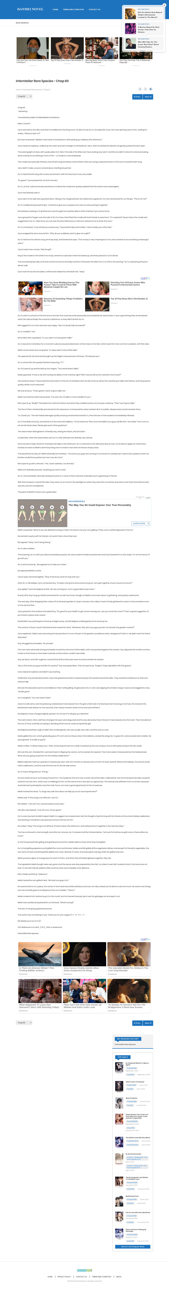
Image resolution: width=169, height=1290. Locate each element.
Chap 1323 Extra (132, 1141)
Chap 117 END (131, 1085)
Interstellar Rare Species (32, 90)
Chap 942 (130, 1189)
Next (147, 96)
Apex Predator (131, 1098)
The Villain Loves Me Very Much (138, 1138)
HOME (55, 9)
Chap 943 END (132, 1183)
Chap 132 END (131, 1101)
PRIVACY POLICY (64, 1276)
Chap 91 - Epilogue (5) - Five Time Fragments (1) (136, 1167)
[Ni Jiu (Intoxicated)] (119, 1159)
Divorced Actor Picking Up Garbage (136, 1230)
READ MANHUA (22, 23)
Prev (138, 96)
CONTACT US (94, 9)
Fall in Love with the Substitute (138, 1212)
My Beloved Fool (132, 1196)
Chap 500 (130, 1075)
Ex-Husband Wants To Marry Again (137, 1064)
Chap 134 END (131, 1199)
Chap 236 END (132, 1235)
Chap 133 (130, 1203)
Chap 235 (130, 1241)
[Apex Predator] (119, 1103)
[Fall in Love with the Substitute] (119, 1217)
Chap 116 (130, 1089)
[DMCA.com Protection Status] (84, 1270)
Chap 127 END (131, 1216)
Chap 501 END (131, 1068)
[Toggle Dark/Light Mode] (151, 89)
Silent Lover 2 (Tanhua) (135, 1082)
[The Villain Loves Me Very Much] (119, 1142)
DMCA (118, 1276)
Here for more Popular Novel (132, 1247)
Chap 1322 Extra (132, 1145)
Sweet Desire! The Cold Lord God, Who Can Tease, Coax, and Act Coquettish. (137, 1116)
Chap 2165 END (132, 1121)
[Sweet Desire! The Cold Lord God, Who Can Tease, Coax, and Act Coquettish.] (119, 1119)
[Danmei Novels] (30, 9)
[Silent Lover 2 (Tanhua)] (119, 1086)
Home (18, 90)
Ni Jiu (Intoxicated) (133, 1154)
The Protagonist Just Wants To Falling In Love (137, 1178)
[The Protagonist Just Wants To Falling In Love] (119, 1182)
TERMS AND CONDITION (73, 9)
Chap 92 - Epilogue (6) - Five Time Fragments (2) (137, 1158)
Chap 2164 (130, 1128)
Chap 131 (130, 1105)
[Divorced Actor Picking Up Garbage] (119, 1234)
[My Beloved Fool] (119, 1201)
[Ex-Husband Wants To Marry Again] (119, 1068)
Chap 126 (130, 1222)
